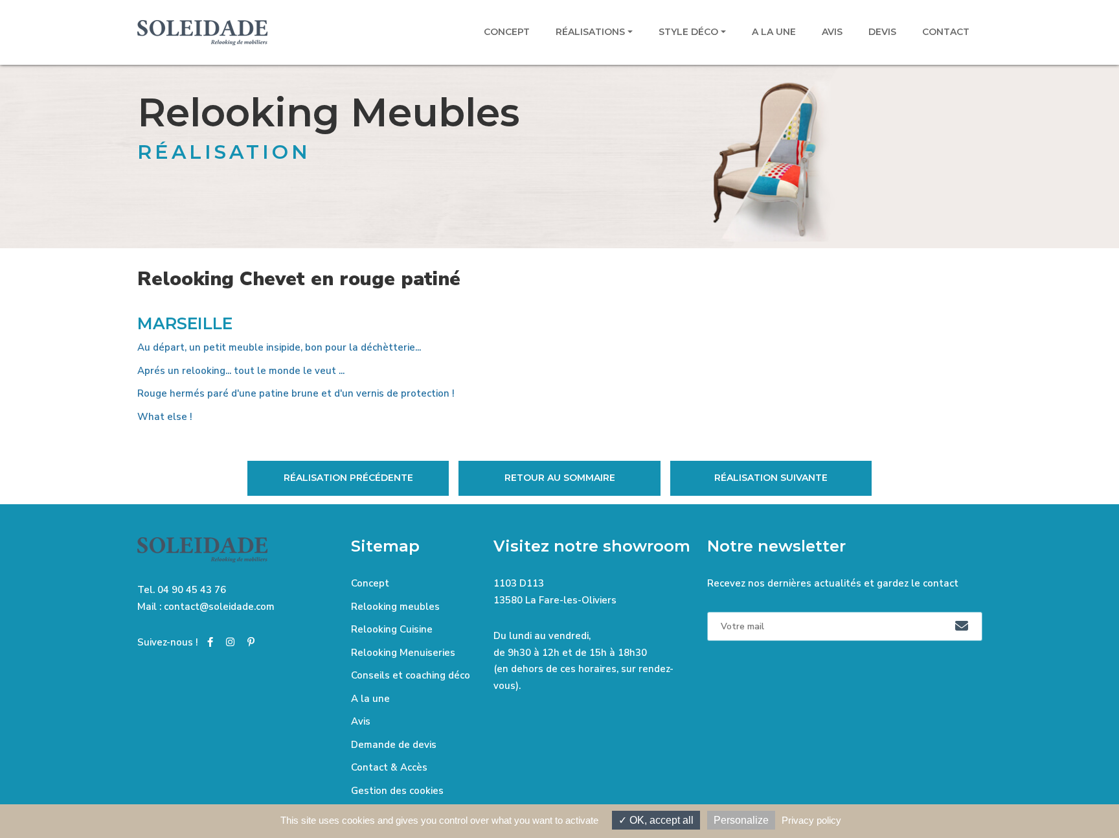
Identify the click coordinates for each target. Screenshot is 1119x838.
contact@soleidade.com (219, 606)
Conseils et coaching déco (410, 675)
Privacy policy (811, 820)
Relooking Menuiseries (403, 652)
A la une (774, 32)
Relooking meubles (395, 606)
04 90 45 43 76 (191, 589)
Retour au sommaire (559, 477)
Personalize (741, 820)
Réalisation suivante (771, 477)
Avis (832, 32)
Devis (882, 32)
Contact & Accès (389, 767)
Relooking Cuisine (392, 629)
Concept (507, 32)
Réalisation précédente (348, 477)
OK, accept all (660, 820)
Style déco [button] (688, 32)
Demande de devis (393, 744)
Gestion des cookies (397, 790)
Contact (945, 32)
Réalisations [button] (590, 32)
